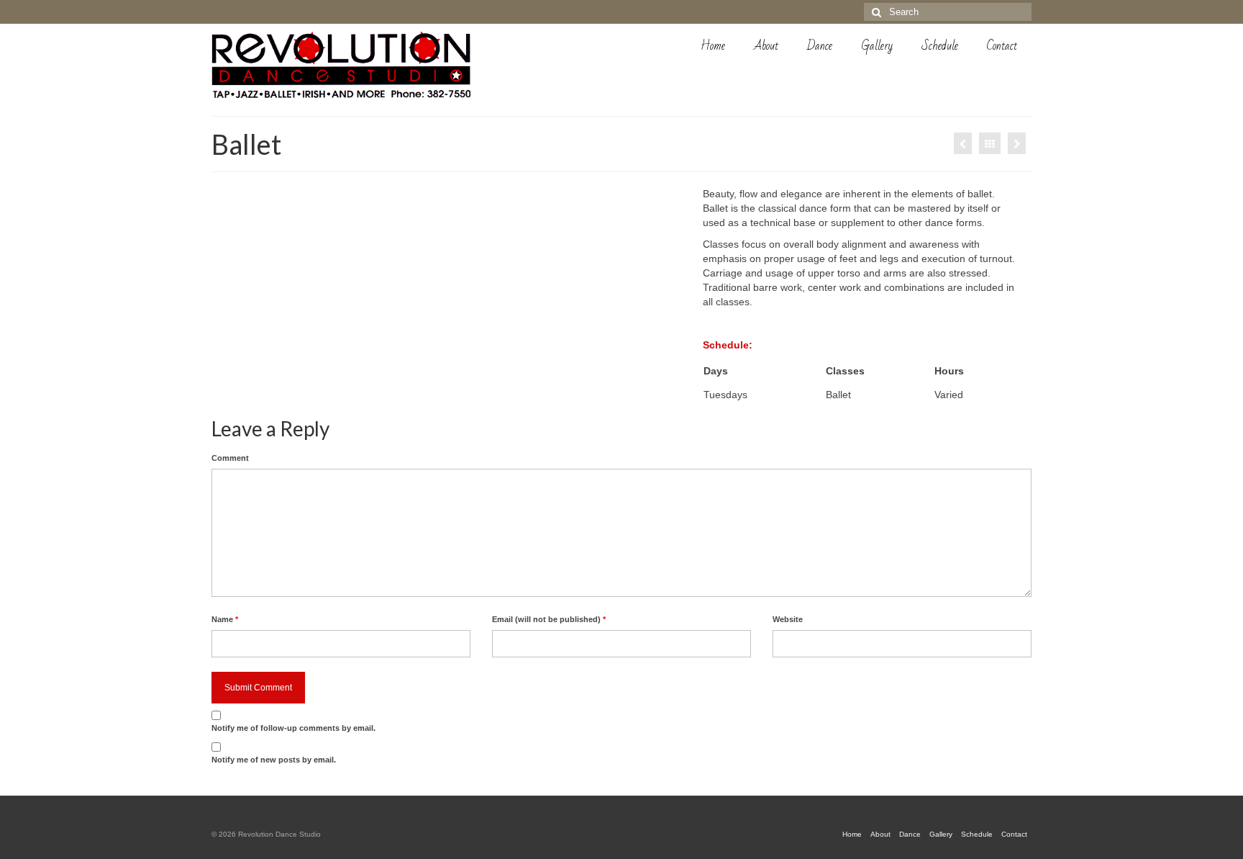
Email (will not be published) (549, 619)
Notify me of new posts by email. (273, 759)
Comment (230, 458)
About (766, 46)
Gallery (877, 46)
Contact (1002, 46)
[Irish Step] (1017, 143)
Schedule (939, 46)
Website (788, 619)
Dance (819, 46)
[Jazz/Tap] (963, 143)
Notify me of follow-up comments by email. (293, 728)
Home (713, 46)
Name (224, 619)
